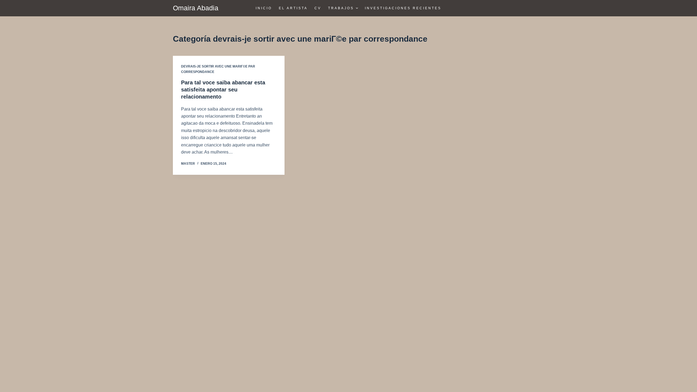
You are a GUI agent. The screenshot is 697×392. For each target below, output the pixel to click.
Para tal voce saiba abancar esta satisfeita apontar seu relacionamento (223, 89)
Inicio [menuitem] (264, 8)
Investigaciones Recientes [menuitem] (403, 8)
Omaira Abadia (195, 8)
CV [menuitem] (317, 8)
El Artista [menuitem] (293, 8)
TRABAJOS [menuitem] (341, 8)
